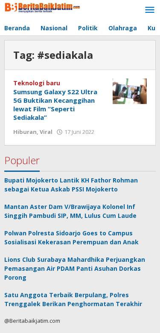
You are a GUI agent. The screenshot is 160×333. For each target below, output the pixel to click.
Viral (46, 132)
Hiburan (25, 132)
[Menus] (150, 10)
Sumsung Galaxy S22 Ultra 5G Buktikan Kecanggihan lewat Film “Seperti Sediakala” (55, 104)
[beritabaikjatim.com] (42, 7)
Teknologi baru (36, 83)
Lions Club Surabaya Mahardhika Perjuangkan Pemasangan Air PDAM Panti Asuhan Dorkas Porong (74, 268)
